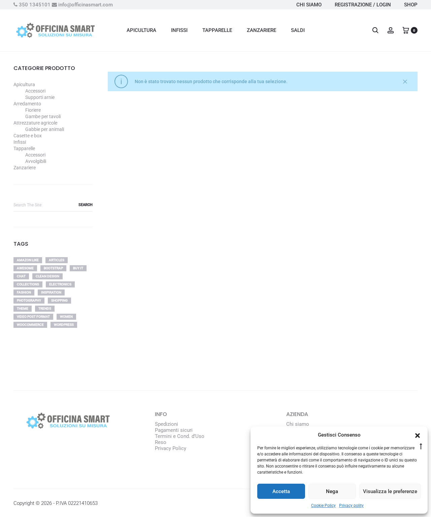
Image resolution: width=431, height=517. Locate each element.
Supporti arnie (40, 97)
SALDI (298, 30)
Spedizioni (166, 424)
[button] (417, 435)
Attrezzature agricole (35, 123)
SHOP (411, 5)
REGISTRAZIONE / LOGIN (363, 5)
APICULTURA (141, 30)
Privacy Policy (170, 448)
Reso (160, 442)
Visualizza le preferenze (390, 491)
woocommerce (30, 324)
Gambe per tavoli (43, 116)
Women (66, 316)
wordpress (64, 324)
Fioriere (33, 110)
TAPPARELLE (217, 30)
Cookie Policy (323, 505)
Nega (332, 491)
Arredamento (27, 103)
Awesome (25, 268)
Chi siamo (297, 424)
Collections (28, 284)
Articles (56, 260)
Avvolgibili (35, 161)
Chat (21, 276)
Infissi (19, 142)
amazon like (28, 260)
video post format (33, 316)
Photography (29, 300)
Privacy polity (351, 505)
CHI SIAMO (309, 5)
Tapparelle (24, 148)
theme (22, 308)
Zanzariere (24, 167)
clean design (47, 276)
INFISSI (179, 30)
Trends (44, 308)
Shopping (59, 300)
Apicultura (24, 84)
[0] (405, 30)
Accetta (281, 491)
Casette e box (27, 135)
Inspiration (51, 292)
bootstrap (53, 268)
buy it (78, 268)
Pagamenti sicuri (174, 430)
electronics (60, 284)
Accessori (35, 91)
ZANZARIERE (261, 30)
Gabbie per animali (44, 129)
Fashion (24, 292)
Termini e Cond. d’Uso (179, 436)
